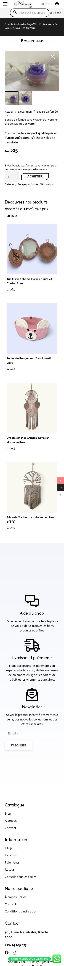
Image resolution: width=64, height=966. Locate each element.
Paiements (12, 862)
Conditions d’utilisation (21, 911)
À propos (11, 821)
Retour (9, 870)
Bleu (8, 813)
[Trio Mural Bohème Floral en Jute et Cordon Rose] (32, 249)
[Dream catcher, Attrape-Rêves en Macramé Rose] (32, 408)
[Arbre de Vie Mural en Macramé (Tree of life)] (32, 487)
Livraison (11, 855)
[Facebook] (7, 952)
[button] (5, 4)
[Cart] (57, 4)
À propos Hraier (15, 897)
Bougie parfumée (47, 111)
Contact (10, 828)
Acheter (35, 176)
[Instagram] (14, 953)
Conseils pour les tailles (20, 877)
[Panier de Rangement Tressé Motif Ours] (32, 328)
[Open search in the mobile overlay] (29, 13)
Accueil (9, 111)
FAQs (8, 848)
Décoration (25, 111)
